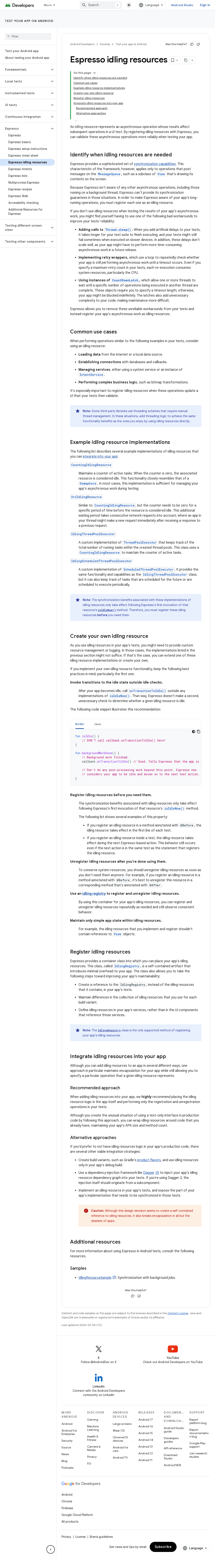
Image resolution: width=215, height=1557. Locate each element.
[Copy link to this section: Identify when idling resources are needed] (176, 155)
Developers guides (171, 1439)
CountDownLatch (125, 280)
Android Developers (82, 44)
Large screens (122, 1424)
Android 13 (145, 1446)
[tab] (79, 724)
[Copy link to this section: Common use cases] (121, 332)
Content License (178, 1313)
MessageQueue (109, 174)
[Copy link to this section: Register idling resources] (134, 952)
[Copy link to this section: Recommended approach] (124, 1088)
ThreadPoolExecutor (140, 542)
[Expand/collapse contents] (94, 72)
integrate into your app (100, 456)
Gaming (92, 1419)
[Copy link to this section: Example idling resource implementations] (174, 442)
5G (89, 1463)
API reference (173, 1448)
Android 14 (145, 1440)
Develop (105, 44)
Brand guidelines (101, 1536)
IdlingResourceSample (95, 1278)
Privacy (92, 1457)
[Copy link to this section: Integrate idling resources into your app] (170, 1056)
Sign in (205, 5)
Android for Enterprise (69, 1432)
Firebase (67, 1508)
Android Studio (182, 5)
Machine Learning (93, 1428)
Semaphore (88, 483)
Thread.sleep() (118, 230)
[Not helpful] (198, 44)
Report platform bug (198, 1421)
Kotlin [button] (79, 724)
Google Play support (197, 1444)
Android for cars (120, 1449)
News (65, 1454)
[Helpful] (192, 44)
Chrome (67, 1501)
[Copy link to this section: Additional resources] (125, 1242)
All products (70, 1521)
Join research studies (198, 1455)
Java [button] (97, 724)
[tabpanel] (135, 757)
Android (67, 1424)
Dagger (149, 1173)
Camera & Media (94, 1448)
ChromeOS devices (120, 1439)
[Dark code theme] (193, 731)
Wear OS (119, 1430)
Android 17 (145, 1419)
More (48, 5)
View (161, 174)
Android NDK (172, 1465)
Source (66, 1447)
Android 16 (145, 1426)
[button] (25, 69)
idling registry (94, 894)
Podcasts (67, 1468)
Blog (64, 1461)
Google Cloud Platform (77, 1515)
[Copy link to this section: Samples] (91, 1268)
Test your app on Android (29, 21)
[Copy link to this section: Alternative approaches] (120, 1138)
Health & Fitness (92, 1438)
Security (67, 1441)
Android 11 (145, 1460)
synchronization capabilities (155, 164)
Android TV (120, 1457)
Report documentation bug (198, 1433)
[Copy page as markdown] (186, 60)
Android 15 (145, 1433)
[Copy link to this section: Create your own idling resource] (152, 636)
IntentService (91, 375)
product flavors (149, 1160)
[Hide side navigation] (50, 1549)
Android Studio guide (174, 1429)
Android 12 (145, 1453)
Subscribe (163, 1547)
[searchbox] (28, 36)
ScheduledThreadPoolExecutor (148, 569)
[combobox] (101, 5)
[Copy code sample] (198, 731)
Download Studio (170, 1456)
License (80, 1536)
